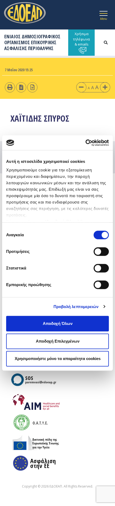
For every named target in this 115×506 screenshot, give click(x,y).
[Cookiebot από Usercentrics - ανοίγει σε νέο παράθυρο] (85, 142)
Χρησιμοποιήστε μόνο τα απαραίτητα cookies (58, 358)
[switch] (101, 251)
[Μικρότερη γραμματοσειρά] (81, 87)
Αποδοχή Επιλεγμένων (57, 341)
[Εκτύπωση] (10, 87)
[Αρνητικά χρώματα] (21, 87)
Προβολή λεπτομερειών (76, 306)
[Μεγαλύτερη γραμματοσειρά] (105, 87)
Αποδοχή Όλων (57, 323)
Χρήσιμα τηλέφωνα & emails (81, 39)
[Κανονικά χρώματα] (32, 87)
